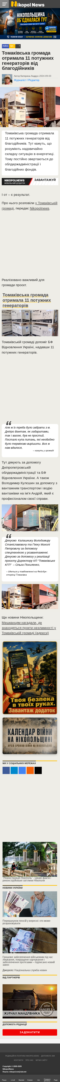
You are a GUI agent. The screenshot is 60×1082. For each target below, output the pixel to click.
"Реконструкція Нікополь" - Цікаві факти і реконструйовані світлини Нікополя (27, 879)
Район (5, 46)
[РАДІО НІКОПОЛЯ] (30, 736)
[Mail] (38, 770)
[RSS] (30, 770)
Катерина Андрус (29, 76)
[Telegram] (14, 770)
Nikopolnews (39, 208)
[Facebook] (6, 770)
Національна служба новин (30, 970)
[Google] (22, 770)
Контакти (18, 1060)
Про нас (29, 1060)
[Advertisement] (30, 245)
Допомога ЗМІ (48, 1056)
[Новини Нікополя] (27, 4)
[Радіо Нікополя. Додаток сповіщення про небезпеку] (30, 677)
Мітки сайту (41, 1060)
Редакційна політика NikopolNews (22, 1056)
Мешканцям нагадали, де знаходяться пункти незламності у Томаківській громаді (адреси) (29, 628)
